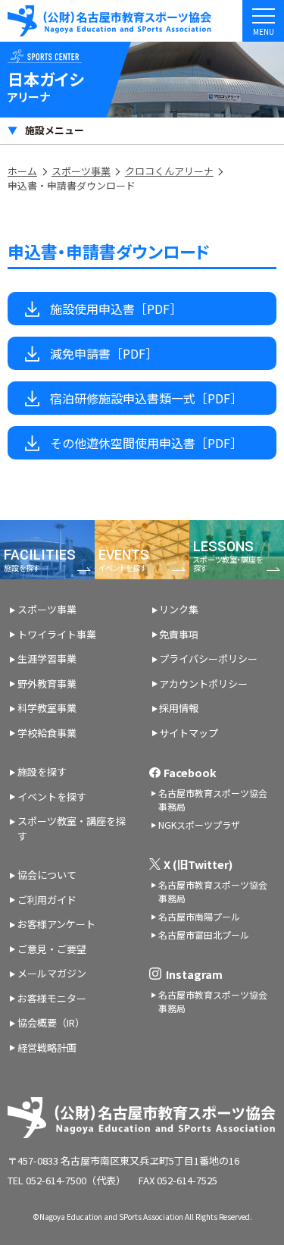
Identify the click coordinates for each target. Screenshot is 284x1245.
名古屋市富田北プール (203, 934)
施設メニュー (54, 130)
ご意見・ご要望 (51, 949)
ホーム (22, 171)
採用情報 (178, 708)
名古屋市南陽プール (199, 916)
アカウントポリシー (203, 683)
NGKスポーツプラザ (199, 824)
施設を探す (42, 771)
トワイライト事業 (56, 634)
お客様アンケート (56, 924)
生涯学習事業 (46, 658)
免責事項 (178, 634)
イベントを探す (51, 796)
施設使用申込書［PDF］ (116, 308)
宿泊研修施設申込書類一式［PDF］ (146, 398)
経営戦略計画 (46, 1047)
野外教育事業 (46, 683)
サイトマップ (188, 733)
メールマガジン (51, 973)
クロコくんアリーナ (169, 171)
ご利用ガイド (46, 899)
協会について (46, 874)
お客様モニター (51, 998)
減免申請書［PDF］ (104, 353)
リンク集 (178, 609)
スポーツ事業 (81, 171)
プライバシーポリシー (208, 658)
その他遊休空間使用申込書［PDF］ (146, 443)
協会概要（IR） (51, 1022)
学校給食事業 (46, 733)
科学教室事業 (46, 708)
